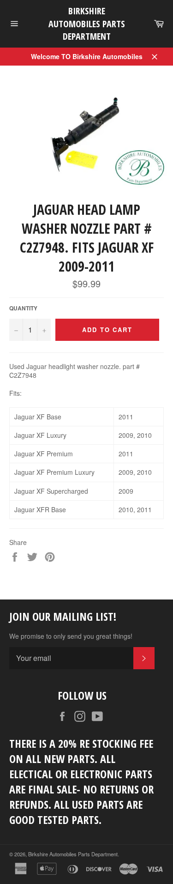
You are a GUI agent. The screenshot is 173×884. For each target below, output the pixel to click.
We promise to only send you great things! (70, 636)
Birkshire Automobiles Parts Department (86, 23)
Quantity (23, 308)
